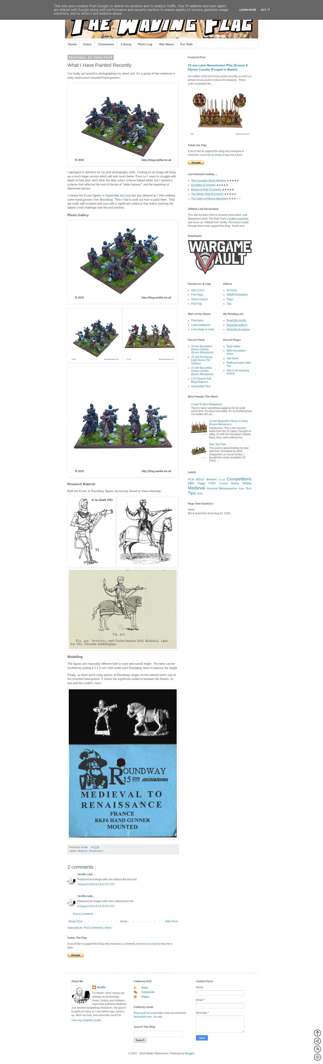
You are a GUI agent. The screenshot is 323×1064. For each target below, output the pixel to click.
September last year (118, 195)
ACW (191, 479)
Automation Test (200, 386)
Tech (249, 488)
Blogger (189, 1053)
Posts (145, 987)
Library (126, 44)
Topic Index (233, 346)
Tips (229, 303)
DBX (191, 483)
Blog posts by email (145, 1013)
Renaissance (96, 851)
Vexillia (82, 874)
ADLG (200, 479)
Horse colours (199, 299)
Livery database (200, 325)
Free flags (197, 294)
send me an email (147, 943)
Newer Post (75, 921)
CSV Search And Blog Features (201, 380)
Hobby (247, 483)
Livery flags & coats (202, 329)
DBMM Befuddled (237, 294)
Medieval (83, 851)
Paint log (196, 303)
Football (223, 483)
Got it (265, 9)
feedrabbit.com (143, 1016)
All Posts (232, 290)
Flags (230, 299)
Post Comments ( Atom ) (98, 927)
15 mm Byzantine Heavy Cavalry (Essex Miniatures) (202, 349)
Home (72, 44)
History (235, 483)
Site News (166, 44)
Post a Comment (83, 913)
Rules (241, 488)
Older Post (171, 921)
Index (87, 44)
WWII (200, 493)
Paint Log (145, 44)
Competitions (239, 479)
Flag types (197, 320)
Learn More (247, 9)
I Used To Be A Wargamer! (206, 404)
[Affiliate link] (220, 273)
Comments (106, 44)
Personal (212, 488)
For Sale (186, 44)
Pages (145, 996)
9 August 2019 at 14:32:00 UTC (96, 906)
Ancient (211, 479)
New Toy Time (217, 444)
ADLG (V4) (197, 290)
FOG (212, 483)
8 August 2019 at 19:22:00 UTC (96, 884)
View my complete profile (86, 1020)
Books (222, 479)
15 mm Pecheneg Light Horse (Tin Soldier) (201, 360)
